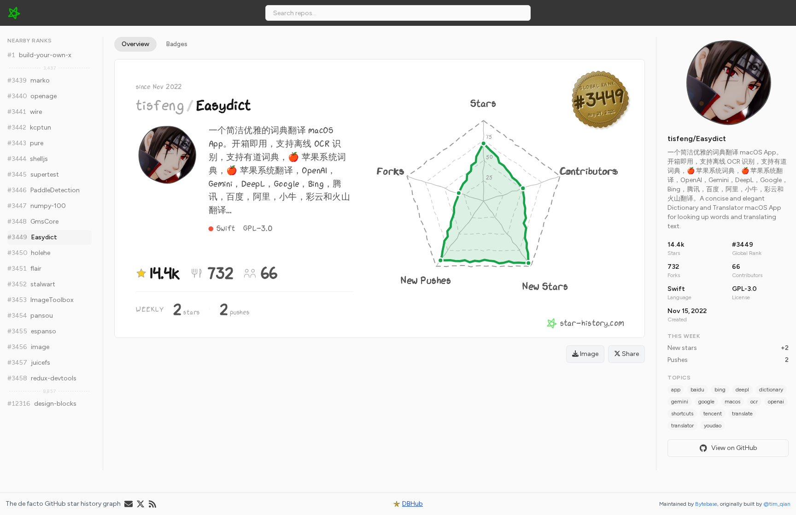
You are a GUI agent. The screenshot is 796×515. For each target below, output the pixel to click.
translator (682, 425)
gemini (679, 401)
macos (732, 401)
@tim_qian (776, 504)
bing (720, 389)
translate (742, 413)
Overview (135, 44)
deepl (742, 389)
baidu (697, 389)
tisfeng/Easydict (696, 138)
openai (776, 401)
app (675, 389)
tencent (712, 413)
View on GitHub (734, 448)
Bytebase (706, 504)
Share (629, 354)
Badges (176, 44)
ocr (754, 401)
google (706, 401)
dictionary (771, 389)
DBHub (412, 504)
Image (588, 354)
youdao (712, 425)
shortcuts (682, 413)
